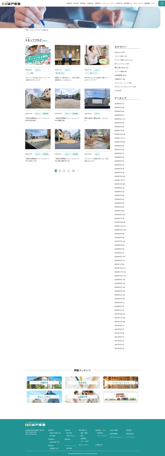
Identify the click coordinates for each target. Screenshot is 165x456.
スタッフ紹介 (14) (121, 56)
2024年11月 (119, 180)
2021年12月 (119, 314)
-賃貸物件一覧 (53, 448)
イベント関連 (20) (121, 71)
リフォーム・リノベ (71, 445)
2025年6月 (118, 153)
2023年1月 (118, 264)
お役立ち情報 (114, 430)
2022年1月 (118, 310)
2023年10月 (119, 230)
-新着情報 (100, 433)
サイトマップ (130, 437)
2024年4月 (118, 207)
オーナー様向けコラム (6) (123, 60)
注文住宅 (67, 430)
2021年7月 (118, 333)
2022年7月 (118, 287)
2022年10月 (119, 276)
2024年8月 (118, 191)
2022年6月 (118, 291)
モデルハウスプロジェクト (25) (125, 87)
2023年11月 (119, 226)
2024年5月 (118, 203)
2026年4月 (118, 119)
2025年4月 (118, 161)
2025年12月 (119, 134)
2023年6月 (118, 245)
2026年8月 (118, 103)
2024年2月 (118, 214)
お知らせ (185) (120, 52)
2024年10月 (119, 184)
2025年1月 (118, 172)
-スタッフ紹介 (84, 441)
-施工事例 (52, 436)
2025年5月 (118, 157)
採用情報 (128, 430)
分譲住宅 (50, 430)
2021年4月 (118, 344)
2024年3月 (118, 211)
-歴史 (81, 436)
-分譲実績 (83, 438)
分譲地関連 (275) (120, 75)
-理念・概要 (83, 433)
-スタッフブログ (102, 436)
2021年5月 (118, 341)
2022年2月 (118, 306)
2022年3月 (118, 302)
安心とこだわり (83, 445)
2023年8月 (118, 237)
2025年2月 (118, 168)
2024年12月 (119, 176)
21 (73, 171)
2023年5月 (118, 249)
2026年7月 (118, 107)
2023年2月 (118, 260)
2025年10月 (119, 142)
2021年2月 (118, 348)
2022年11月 (119, 272)
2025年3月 (118, 165)
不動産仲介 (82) (120, 79)
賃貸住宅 (50, 445)
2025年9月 (118, 146)
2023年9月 (118, 233)
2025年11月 (119, 138)
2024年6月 (118, 199)
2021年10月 (119, 321)
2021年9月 (118, 325)
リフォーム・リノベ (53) (123, 83)
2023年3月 (118, 256)
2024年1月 (118, 218)
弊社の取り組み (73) (121, 67)
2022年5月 (118, 295)
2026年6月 (118, 111)
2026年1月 (118, 130)
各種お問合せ (130, 434)
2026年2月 (118, 126)
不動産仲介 (90, 3)
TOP (26, 30)
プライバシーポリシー (116, 437)
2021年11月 (119, 318)
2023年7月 (118, 241)
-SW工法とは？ (70, 436)
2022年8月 (118, 283)
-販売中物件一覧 (54, 442)
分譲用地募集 (114, 434)
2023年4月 (118, 253)
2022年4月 (118, 298)
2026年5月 (118, 115)
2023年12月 (119, 222)
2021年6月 (118, 337)
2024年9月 (118, 188)
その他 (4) (118, 90)
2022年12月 (119, 268)
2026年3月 (118, 123)
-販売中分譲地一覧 (55, 433)
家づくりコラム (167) (122, 64)
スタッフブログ (35, 30)
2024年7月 (118, 195)
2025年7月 (118, 149)
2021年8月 (118, 329)
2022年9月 (118, 279)
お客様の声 (119, 3)
